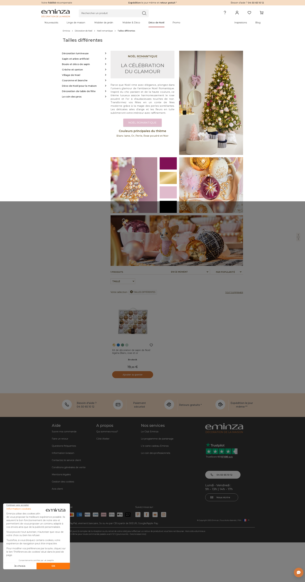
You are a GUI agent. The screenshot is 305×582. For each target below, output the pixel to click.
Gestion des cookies (63, 481)
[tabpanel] (125, 22)
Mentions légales (61, 474)
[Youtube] (155, 514)
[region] (152, 30)
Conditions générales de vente (69, 467)
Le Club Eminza (149, 431)
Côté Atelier (102, 438)
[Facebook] (146, 514)
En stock (132, 359)
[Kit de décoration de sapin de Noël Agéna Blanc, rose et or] (132, 320)
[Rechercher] (144, 13)
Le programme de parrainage (157, 438)
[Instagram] (163, 514)
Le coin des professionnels (155, 453)
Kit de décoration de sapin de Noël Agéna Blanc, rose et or (131, 351)
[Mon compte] (237, 13)
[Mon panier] (261, 13)
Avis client (57, 488)
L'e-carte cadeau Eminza (155, 445)
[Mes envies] (249, 13)
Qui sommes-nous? (107, 431)
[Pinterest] (137, 514)
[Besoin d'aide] (225, 13)
